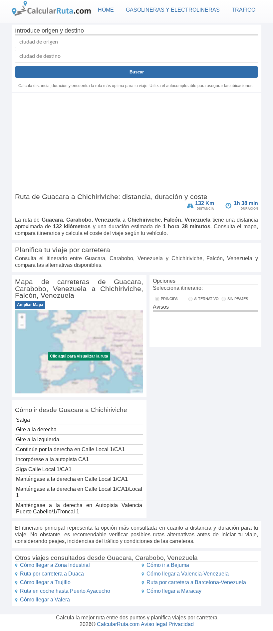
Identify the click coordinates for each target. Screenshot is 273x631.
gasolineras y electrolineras (173, 10)
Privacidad (181, 624)
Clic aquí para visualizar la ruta (79, 356)
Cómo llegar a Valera (45, 599)
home (106, 10)
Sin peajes (237, 299)
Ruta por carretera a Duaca (52, 574)
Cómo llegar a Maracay (173, 591)
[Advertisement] (136, 144)
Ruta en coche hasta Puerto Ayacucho (65, 591)
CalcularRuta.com (118, 624)
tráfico (243, 10)
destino (74, 30)
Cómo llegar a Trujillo (45, 582)
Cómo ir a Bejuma (167, 565)
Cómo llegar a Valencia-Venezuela (187, 574)
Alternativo (206, 299)
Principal (170, 299)
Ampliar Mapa (30, 304)
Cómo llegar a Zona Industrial (55, 565)
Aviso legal (154, 624)
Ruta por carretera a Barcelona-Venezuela (196, 582)
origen (50, 30)
